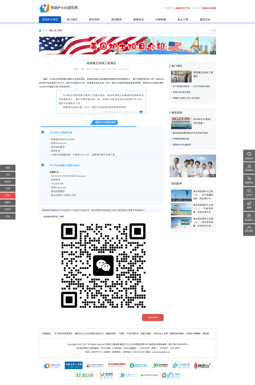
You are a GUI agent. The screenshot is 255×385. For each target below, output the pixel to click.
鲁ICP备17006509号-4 (178, 344)
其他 (8, 216)
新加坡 (8, 182)
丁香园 (121, 333)
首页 (45, 30)
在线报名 (249, 170)
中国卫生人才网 (160, 333)
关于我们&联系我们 (63, 333)
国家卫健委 (146, 333)
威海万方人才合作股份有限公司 (89, 333)
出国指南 (160, 19)
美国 (8, 195)
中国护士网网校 (193, 333)
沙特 (8, 188)
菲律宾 (8, 209)
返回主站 (205, 19)
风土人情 (183, 19)
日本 (8, 175)
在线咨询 (249, 158)
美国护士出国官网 (64, 8)
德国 (8, 168)
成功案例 (116, 19)
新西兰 (8, 202)
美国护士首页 (50, 19)
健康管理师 (111, 333)
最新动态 (138, 19)
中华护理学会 (132, 333)
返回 (214, 30)
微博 (249, 207)
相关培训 (94, 19)
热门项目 (72, 19)
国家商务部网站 (177, 333)
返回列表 (153, 317)
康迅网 (206, 333)
